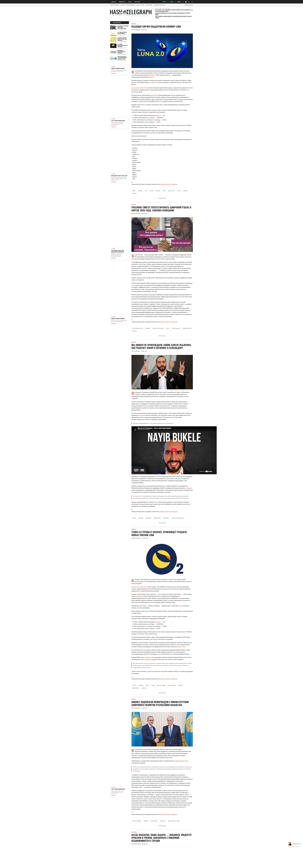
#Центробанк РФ (176, 328)
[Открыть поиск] (192, 1)
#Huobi (179, 190)
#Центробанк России (137, 328)
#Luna (164, 190)
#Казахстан (163, 821)
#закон (134, 518)
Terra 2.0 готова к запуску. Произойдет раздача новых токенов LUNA (159, 533)
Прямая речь (122, 2)
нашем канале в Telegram (168, 184)
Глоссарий (137, 2)
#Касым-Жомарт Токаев (174, 821)
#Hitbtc (134, 685)
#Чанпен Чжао (154, 821)
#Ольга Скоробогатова (158, 328)
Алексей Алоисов (136, 538)
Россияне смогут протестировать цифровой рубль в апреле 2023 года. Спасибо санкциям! (161, 209)
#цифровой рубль (187, 328)
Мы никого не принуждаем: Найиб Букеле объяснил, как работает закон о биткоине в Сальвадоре (161, 346)
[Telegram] (186, 1)
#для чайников (131, 5)
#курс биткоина (114, 5)
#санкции (147, 328)
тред (179, 606)
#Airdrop (185, 190)
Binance (151, 77)
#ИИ (138, 5)
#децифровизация (159, 5)
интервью (141, 415)
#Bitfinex (158, 190)
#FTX (146, 190)
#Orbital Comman (161, 685)
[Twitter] (188, 1)
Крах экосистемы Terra (139, 88)
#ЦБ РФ (168, 328)
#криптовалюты (172, 685)
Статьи (130, 2)
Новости (113, 2)
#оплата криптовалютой (178, 518)
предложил (154, 95)
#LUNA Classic (171, 190)
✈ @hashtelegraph (188, 5)
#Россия (122, 5)
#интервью (148, 518)
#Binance (140, 190)
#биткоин (141, 518)
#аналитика (149, 5)
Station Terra (181, 646)
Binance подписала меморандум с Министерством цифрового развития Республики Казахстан (160, 703)
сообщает (153, 82)
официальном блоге (181, 761)
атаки (159, 115)
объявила (147, 657)
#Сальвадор (166, 518)
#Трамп (142, 5)
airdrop (152, 75)
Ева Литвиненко (135, 30)
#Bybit (134, 190)
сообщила (147, 659)
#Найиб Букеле (157, 518)
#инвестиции (135, 688)
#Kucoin (134, 193)
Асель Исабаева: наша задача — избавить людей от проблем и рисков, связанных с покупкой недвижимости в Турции (161, 837)
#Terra (151, 190)
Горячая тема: (162, 8)
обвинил (189, 488)
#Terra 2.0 (144, 688)
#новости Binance (136, 821)
